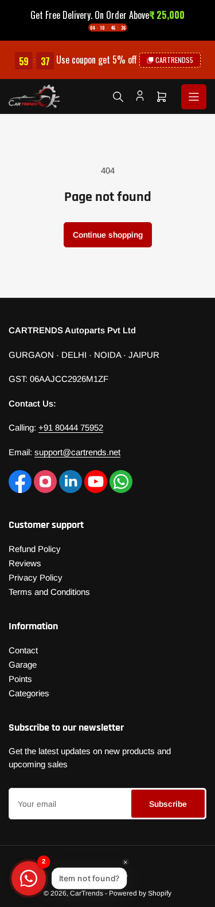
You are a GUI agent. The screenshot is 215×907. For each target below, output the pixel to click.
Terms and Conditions (49, 592)
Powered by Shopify (140, 893)
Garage (23, 664)
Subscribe (168, 804)
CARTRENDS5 (174, 60)
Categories (29, 693)
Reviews (25, 563)
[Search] (118, 96)
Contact (23, 650)
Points (20, 679)
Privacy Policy (35, 577)
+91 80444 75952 (70, 427)
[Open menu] (193, 96)
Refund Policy (35, 549)
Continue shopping (108, 234)
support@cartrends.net (77, 452)
